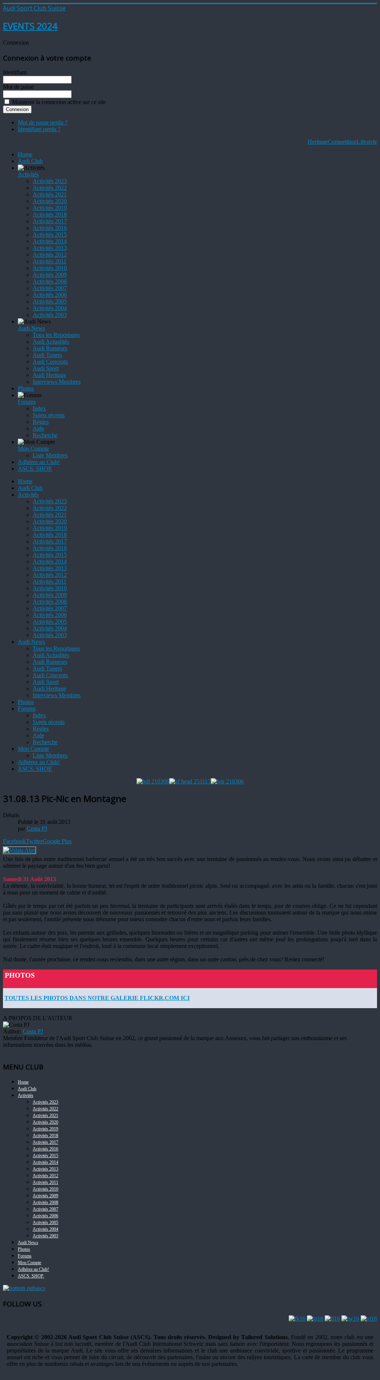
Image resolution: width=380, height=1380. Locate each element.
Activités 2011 (49, 261)
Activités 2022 (50, 188)
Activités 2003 (50, 315)
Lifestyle (367, 142)
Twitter (34, 841)
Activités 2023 (50, 181)
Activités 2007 (50, 288)
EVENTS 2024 (30, 26)
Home (25, 154)
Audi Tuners (47, 355)
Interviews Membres (57, 382)
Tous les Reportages (56, 335)
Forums (27, 402)
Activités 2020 (50, 201)
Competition (342, 142)
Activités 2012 (50, 254)
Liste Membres (50, 455)
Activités (28, 174)
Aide (38, 428)
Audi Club (30, 161)
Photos (26, 388)
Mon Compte (33, 448)
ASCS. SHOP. (35, 468)
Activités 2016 (50, 228)
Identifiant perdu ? (39, 129)
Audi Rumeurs (50, 348)
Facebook (14, 841)
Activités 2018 (50, 214)
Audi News (31, 328)
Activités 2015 (50, 234)
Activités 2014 (50, 241)
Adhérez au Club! (39, 462)
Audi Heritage (49, 375)
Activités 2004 (50, 308)
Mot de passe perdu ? (43, 122)
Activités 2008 (50, 281)
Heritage (318, 142)
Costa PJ (33, 1031)
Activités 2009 (50, 275)
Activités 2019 (50, 208)
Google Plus (57, 841)
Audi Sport (46, 368)
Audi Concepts (50, 361)
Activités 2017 (50, 221)
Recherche (45, 435)
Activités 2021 (50, 194)
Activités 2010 (50, 268)
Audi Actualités (51, 341)
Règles (41, 422)
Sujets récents (49, 415)
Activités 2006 (50, 295)
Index (39, 408)
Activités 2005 (50, 301)
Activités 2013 (50, 248)
